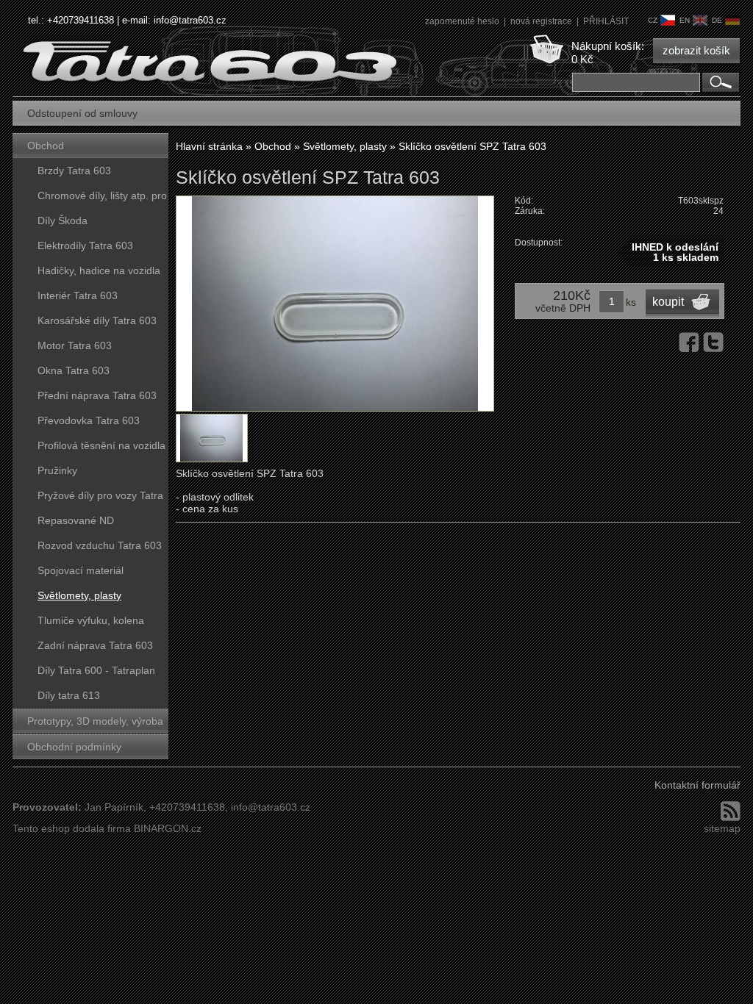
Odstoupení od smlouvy (82, 113)
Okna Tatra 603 (74, 370)
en (684, 20)
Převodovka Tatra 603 (89, 420)
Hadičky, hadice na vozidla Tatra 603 (99, 274)
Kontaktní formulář (697, 785)
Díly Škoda (63, 220)
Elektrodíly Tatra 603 (85, 245)
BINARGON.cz (167, 828)
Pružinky (57, 470)
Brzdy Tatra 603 (74, 170)
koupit (668, 301)
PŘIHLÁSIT (606, 21)
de (717, 20)
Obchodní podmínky (74, 747)
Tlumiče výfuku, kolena (91, 620)
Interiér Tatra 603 (78, 295)
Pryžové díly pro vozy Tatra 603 (100, 499)
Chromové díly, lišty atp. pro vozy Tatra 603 (102, 199)
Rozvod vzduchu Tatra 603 (100, 545)
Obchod (45, 145)
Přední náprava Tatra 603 (97, 395)
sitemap (722, 828)
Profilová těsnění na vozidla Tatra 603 (101, 449)
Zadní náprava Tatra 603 (95, 645)
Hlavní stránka (209, 146)
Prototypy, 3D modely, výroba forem (95, 724)
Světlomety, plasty (79, 595)
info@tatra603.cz (190, 20)
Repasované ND (76, 520)
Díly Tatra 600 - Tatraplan (96, 670)
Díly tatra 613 (69, 695)
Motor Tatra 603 (75, 345)
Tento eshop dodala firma (72, 828)
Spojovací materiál (81, 570)
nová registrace (542, 21)
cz (652, 20)
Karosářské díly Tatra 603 (97, 320)
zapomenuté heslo (463, 21)
